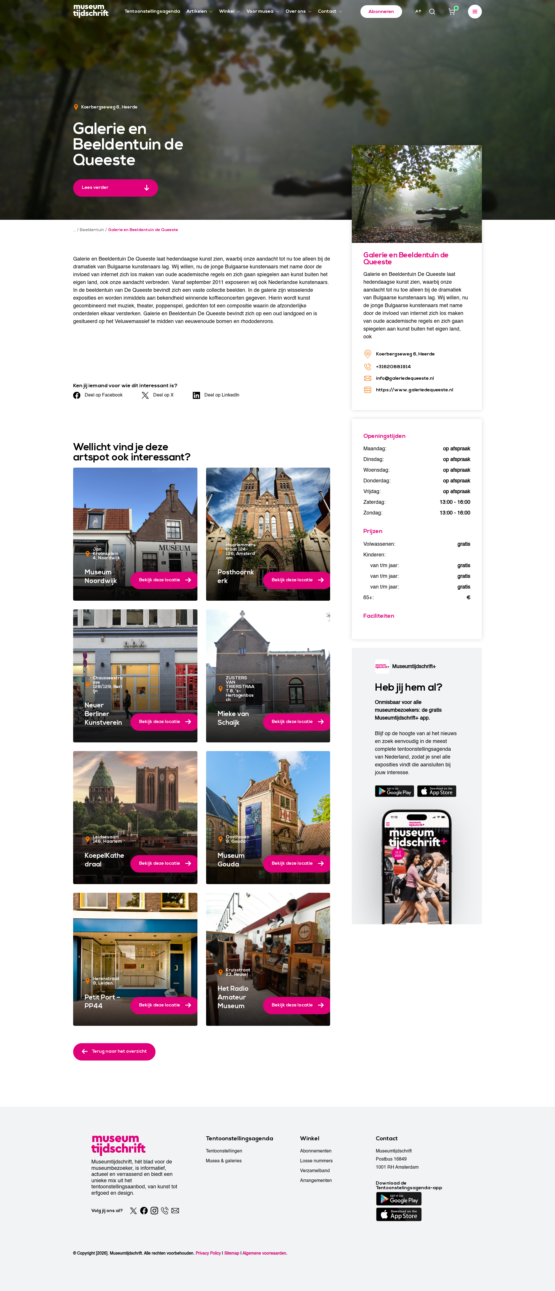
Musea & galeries (224, 1161)
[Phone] (165, 1210)
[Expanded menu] (475, 12)
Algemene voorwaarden (264, 1253)
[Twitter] (133, 1210)
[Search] (432, 11)
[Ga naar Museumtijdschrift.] (74, 230)
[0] (451, 11)
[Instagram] (154, 1210)
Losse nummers (316, 1161)
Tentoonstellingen (224, 1151)
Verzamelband (315, 1170)
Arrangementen (316, 1180)
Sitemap (231, 1253)
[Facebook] (144, 1210)
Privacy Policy (208, 1253)
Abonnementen (316, 1151)
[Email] (175, 1210)
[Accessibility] (418, 11)
